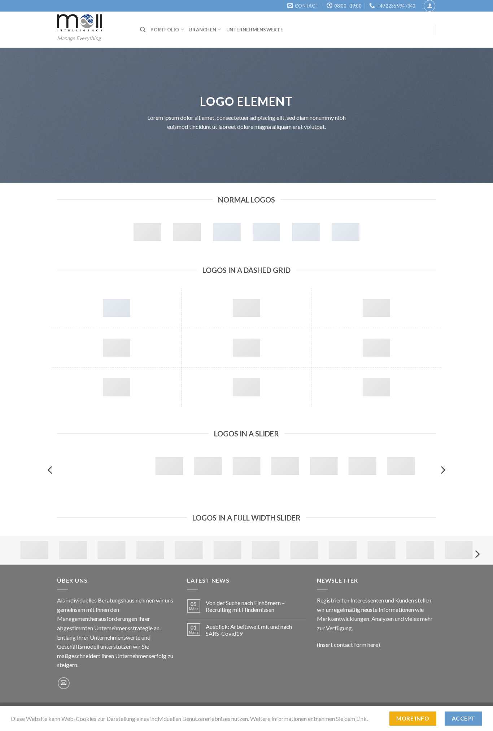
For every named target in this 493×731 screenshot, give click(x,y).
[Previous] (50, 470)
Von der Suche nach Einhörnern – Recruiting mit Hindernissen (245, 606)
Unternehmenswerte (254, 29)
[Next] (442, 470)
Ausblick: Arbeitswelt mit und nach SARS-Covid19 (249, 630)
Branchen (202, 29)
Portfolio (164, 29)
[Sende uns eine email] (64, 683)
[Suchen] (142, 29)
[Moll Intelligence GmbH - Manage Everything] (93, 22)
